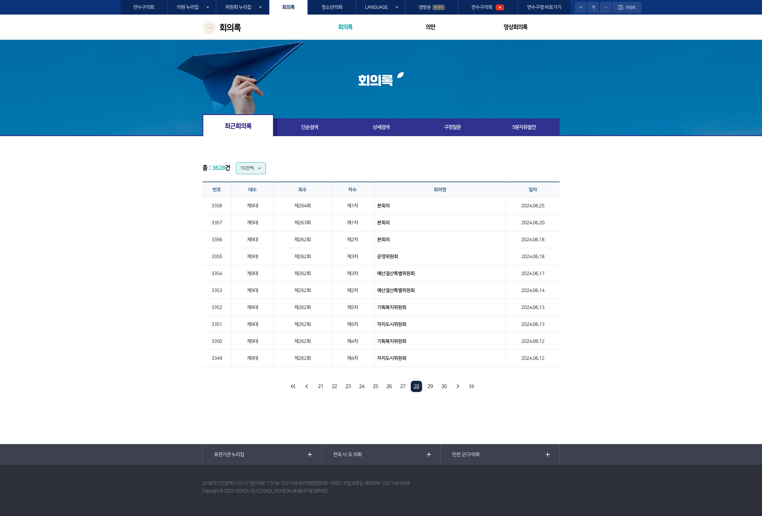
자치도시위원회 (391, 324)
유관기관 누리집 (229, 454)
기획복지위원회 (391, 307)
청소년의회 (331, 7)
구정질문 (452, 127)
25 (375, 386)
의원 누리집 (188, 7)
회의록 (288, 7)
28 (416, 386)
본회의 (383, 205)
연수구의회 (143, 7)
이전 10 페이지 (307, 386)
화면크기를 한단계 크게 (580, 7)
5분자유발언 (524, 127)
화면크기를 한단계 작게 (605, 7)
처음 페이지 (293, 386)
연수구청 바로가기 (544, 7)
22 (334, 386)
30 (443, 386)
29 (430, 386)
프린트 (630, 7)
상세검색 (381, 127)
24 (361, 386)
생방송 (431, 7)
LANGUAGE (376, 7)
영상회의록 (515, 27)
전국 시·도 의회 (347, 454)
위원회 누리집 (238, 7)
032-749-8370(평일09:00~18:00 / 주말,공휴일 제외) (327, 483)
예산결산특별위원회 (396, 273)
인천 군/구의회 (466, 454)
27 (402, 386)
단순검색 (309, 127)
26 (389, 386)
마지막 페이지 (471, 386)
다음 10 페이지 (457, 386)
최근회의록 (238, 125)
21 (320, 386)
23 (348, 386)
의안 (430, 27)
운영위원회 (387, 256)
